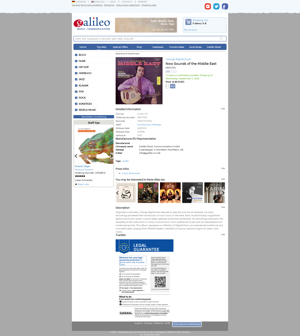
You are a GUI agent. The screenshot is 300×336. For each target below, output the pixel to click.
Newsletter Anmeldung (93, 116)
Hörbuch (85, 73)
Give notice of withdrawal (187, 324)
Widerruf (158, 323)
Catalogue (157, 47)
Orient (130, 54)
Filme (82, 60)
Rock (82, 97)
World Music (87, 109)
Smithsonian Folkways (149, 124)
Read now (83, 184)
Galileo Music (214, 47)
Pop (81, 91)
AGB (167, 323)
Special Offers (120, 47)
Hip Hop (84, 67)
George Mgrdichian (178, 59)
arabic (125, 161)
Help (113, 1)
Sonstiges (85, 103)
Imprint (142, 1)
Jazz (82, 79)
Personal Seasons (84, 169)
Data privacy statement (128, 5)
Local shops (195, 47)
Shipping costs (149, 5)
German (81, 1)
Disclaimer (109, 5)
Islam (137, 54)
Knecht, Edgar (82, 166)
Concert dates (176, 47)
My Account (190, 29)
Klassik (83, 85)
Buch (82, 54)
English (100, 1)
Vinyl (139, 47)
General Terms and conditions (87, 5)
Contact (127, 1)
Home (83, 47)
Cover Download (131, 173)
